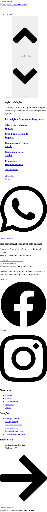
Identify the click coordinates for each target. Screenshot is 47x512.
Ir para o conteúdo (6, 1)
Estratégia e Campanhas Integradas (24, 119)
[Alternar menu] (1, 8)
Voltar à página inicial (8, 263)
